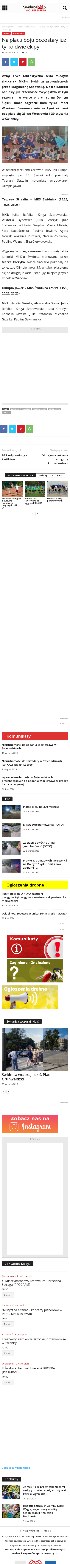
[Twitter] (14, 62)
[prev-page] (33, 514)
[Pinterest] (23, 62)
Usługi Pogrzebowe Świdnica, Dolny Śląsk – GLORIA (34, 913)
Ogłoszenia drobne (25, 885)
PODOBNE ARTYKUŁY (20, 475)
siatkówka (54, 409)
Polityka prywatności (29, 1530)
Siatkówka (30, 26)
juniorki (15, 409)
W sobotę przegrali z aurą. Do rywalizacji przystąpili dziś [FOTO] (11, 503)
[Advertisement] (35, 368)
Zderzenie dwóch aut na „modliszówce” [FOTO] (39, 844)
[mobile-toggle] (5, 8)
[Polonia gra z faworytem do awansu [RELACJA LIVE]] (35, 489)
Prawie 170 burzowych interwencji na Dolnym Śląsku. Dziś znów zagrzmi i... (45, 864)
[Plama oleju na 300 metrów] (11, 812)
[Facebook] (5, 62)
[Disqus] (35, 566)
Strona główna (8, 26)
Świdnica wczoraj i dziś (23, 1021)
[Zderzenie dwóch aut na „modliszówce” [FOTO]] (11, 848)
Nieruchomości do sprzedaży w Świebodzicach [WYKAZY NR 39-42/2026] (32, 762)
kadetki (26, 409)
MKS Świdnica (39, 409)
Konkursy (11, 1479)
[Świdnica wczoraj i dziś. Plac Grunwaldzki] (35, 1049)
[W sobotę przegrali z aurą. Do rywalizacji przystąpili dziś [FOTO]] (12, 489)
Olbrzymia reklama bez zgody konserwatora (55, 459)
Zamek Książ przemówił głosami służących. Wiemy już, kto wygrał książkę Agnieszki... (44, 1490)
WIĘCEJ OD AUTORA (50, 475)
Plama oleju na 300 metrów (41, 807)
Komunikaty (19, 736)
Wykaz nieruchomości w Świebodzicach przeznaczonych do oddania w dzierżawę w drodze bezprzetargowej (35, 780)
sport (7, 412)
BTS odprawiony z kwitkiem (14, 457)
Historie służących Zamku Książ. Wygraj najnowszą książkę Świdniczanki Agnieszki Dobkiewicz (43, 1511)
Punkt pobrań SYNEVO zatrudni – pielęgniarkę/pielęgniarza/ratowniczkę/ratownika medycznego (34, 897)
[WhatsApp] (31, 62)
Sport (20, 26)
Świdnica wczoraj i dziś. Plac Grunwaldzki (26, 1077)
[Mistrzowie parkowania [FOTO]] (11, 830)
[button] (64, 8)
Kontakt (47, 1530)
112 (7, 799)
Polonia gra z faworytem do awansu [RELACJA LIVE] (33, 502)
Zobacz (8, 1295)
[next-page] (37, 514)
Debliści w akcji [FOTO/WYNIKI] (55, 499)
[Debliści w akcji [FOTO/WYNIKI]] (57, 489)
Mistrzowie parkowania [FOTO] (43, 824)
